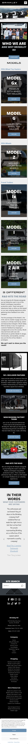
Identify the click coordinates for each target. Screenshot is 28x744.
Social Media (14, 647)
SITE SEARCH (13, 581)
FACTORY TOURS (14, 437)
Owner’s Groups (14, 701)
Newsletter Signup (14, 649)
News (14, 651)
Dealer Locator (14, 674)
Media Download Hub (14, 709)
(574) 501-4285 (16, 631)
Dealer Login (14, 710)
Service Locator (14, 700)
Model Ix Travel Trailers (14, 662)
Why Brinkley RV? (14, 642)
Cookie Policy (10, 742)
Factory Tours (14, 645)
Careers (14, 652)
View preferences (14, 738)
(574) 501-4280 (18, 628)
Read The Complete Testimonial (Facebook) (14, 548)
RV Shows (14, 681)
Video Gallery (14, 676)
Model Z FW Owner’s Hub (14, 694)
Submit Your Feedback (14, 703)
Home (14, 640)
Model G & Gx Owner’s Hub (14, 696)
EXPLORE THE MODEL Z (14, 391)
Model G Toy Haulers (14, 671)
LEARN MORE (14, 57)
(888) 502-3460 (16, 625)
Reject (14, 734)
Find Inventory (14, 680)
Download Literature (14, 672)
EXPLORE (14, 99)
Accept (14, 730)
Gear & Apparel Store (14, 707)
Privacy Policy (17, 742)
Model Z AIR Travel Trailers (14, 665)
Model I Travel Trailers (14, 663)
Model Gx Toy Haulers (14, 669)
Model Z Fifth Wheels (14, 667)
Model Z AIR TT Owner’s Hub (14, 692)
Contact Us (14, 644)
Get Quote (14, 678)
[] (22, 585)
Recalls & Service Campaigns (14, 698)
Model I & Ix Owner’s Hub (14, 691)
